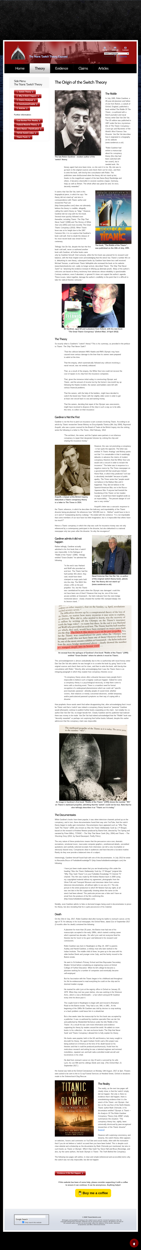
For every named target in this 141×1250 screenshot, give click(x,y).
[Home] (20, 68)
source (101, 1130)
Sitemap (115, 50)
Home (104, 50)
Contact (125, 50)
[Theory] (40, 68)
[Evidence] (61, 68)
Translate (123, 56)
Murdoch (18, 52)
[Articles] (103, 68)
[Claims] (83, 68)
